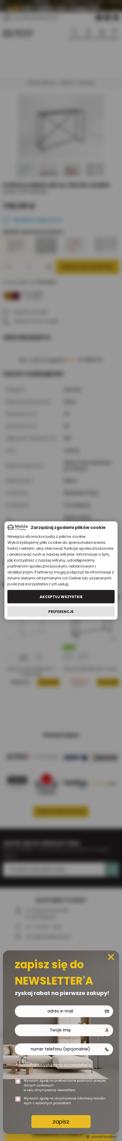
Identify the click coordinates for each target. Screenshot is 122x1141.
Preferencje (61, 611)
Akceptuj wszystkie (61, 596)
